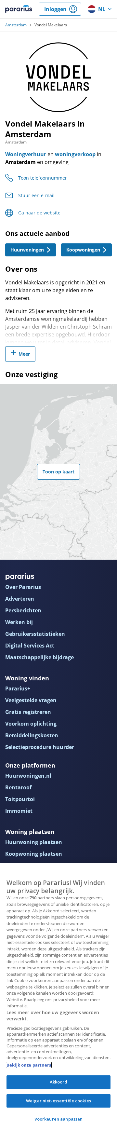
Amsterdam (16, 25)
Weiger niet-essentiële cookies (58, 1101)
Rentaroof (18, 787)
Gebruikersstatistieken (35, 633)
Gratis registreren (28, 711)
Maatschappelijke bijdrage (39, 657)
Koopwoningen (83, 250)
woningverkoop (75, 154)
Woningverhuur (25, 154)
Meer (24, 354)
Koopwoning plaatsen (33, 853)
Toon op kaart (58, 472)
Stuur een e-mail (36, 195)
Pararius (18, 9)
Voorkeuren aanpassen (58, 1119)
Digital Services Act (29, 645)
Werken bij (19, 622)
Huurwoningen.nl (28, 775)
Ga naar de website (39, 213)
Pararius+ (17, 688)
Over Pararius (23, 587)
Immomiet (18, 810)
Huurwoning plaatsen (33, 842)
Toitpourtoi (20, 799)
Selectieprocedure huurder (39, 747)
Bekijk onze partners (28, 1065)
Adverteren (19, 598)
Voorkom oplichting (31, 723)
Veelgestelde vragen (31, 700)
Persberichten (23, 610)
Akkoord (59, 1082)
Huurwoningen (27, 250)
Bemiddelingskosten (31, 735)
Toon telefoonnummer (42, 178)
